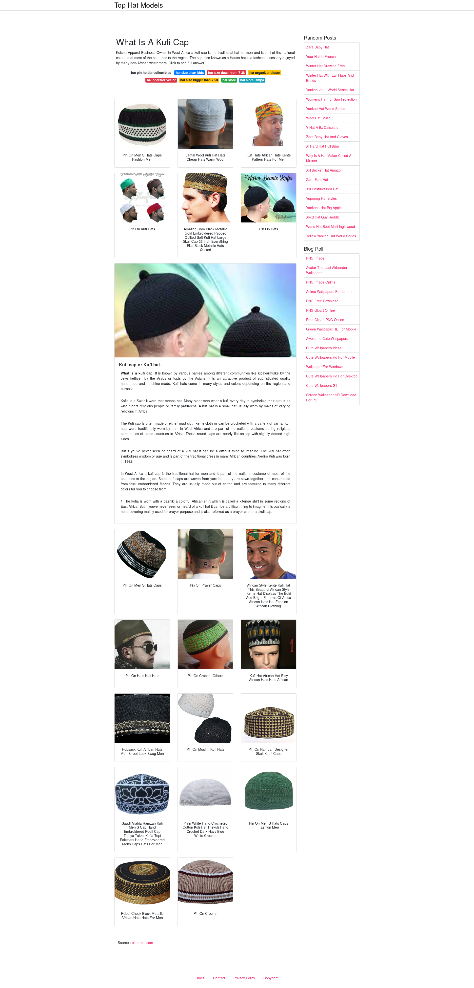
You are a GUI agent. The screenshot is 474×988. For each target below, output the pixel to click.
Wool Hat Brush (318, 117)
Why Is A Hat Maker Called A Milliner (328, 158)
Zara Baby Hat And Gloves (327, 136)
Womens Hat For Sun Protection (331, 99)
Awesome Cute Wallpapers (327, 338)
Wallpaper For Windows (324, 366)
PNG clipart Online (320, 310)
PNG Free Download (322, 300)
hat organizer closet (264, 72)
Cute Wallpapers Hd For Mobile (330, 357)
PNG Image (315, 258)
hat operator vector (161, 80)
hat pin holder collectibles (151, 72)
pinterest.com (142, 942)
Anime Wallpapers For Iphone (329, 291)
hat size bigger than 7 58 (199, 80)
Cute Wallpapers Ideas (323, 347)
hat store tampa (252, 80)
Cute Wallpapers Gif (321, 385)
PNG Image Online (321, 282)
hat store (229, 80)
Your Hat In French (321, 56)
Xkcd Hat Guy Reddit (322, 217)
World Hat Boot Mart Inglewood (330, 226)
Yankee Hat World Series (325, 108)
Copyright (270, 977)
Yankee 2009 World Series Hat (330, 89)
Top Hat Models (138, 5)
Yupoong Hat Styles (321, 198)
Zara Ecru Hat (317, 179)
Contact (219, 977)
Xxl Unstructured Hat (322, 188)
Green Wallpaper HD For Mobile (331, 329)
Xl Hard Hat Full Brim (322, 146)
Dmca (200, 977)
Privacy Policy (244, 977)
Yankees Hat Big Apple (324, 207)
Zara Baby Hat (317, 46)
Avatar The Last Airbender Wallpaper (326, 270)
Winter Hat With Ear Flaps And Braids (330, 78)
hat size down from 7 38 (226, 72)
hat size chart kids (190, 72)
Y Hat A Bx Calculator (323, 127)
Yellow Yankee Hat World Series (331, 235)
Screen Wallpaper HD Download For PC (331, 397)
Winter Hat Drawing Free (325, 65)
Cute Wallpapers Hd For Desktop (331, 375)
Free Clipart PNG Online (325, 319)
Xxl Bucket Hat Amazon (324, 170)
